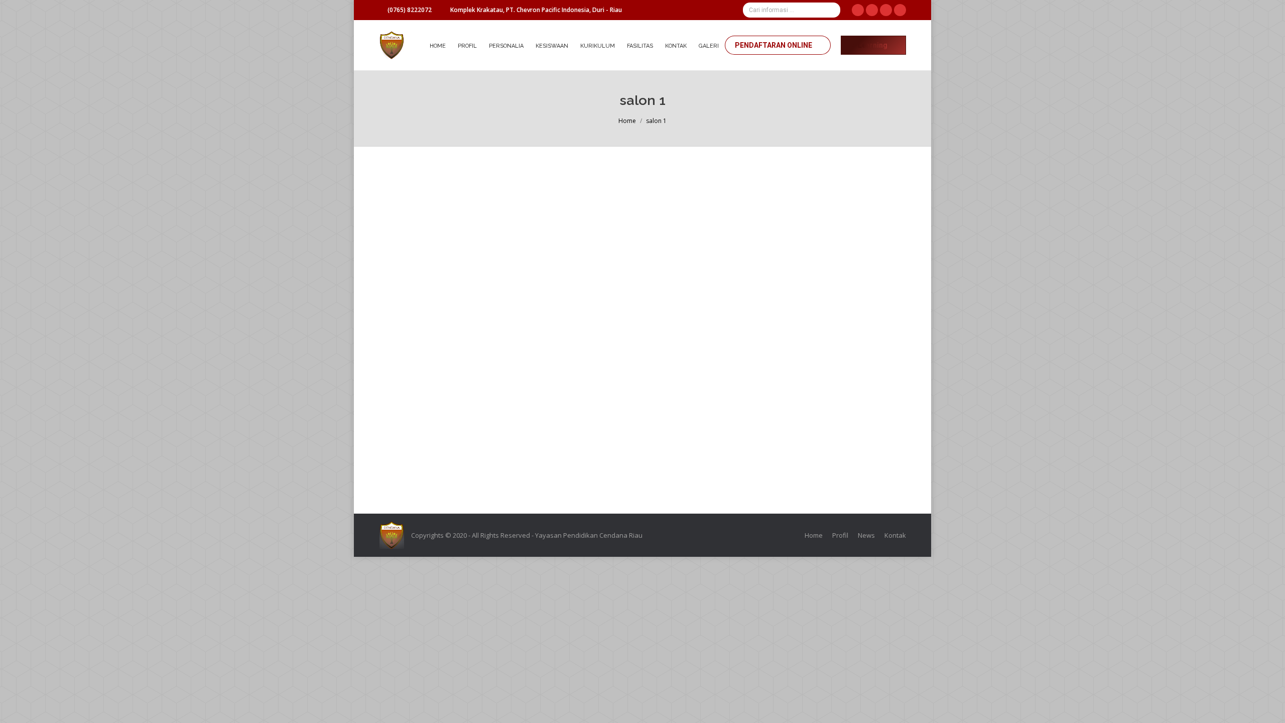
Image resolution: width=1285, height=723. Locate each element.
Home (627, 120)
